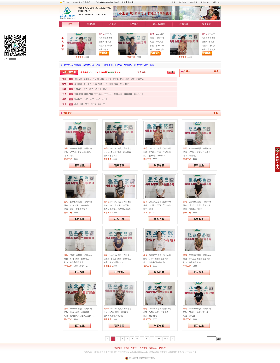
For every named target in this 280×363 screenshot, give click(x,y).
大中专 (93, 104)
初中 (82, 104)
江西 (105, 84)
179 (158, 338)
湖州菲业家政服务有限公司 (105, 352)
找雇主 (172, 2)
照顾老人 (140, 79)
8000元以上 (138, 94)
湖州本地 (78, 84)
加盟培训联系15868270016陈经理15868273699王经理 (70, 65)
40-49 (98, 99)
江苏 (95, 84)
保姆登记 (194, 2)
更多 (216, 71)
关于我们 (134, 24)
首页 (70, 24)
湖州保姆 (183, 2)
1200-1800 (78, 94)
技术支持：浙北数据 (168, 352)
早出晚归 (87, 79)
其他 (127, 84)
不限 (71, 79)
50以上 (104, 99)
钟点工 (116, 79)
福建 (116, 84)
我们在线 (184, 24)
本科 (100, 104)
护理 (122, 79)
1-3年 (85, 89)
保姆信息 (91, 24)
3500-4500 (108, 94)
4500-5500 (118, 94)
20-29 (86, 99)
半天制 (96, 79)
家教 (133, 79)
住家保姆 (78, 79)
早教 (127, 79)
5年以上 (98, 89)
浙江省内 (87, 84)
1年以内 (77, 89)
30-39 (92, 99)
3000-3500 (98, 94)
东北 (121, 84)
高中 (87, 104)
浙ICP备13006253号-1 (187, 352)
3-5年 (91, 89)
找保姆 (112, 24)
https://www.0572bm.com (91, 14)
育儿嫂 (108, 79)
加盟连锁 (216, 2)
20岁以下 (78, 99)
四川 (111, 84)
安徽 (100, 84)
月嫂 (102, 79)
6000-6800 (128, 94)
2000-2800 (88, 94)
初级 (105, 89)
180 (166, 338)
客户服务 (205, 2)
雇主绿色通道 (159, 24)
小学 (76, 104)
